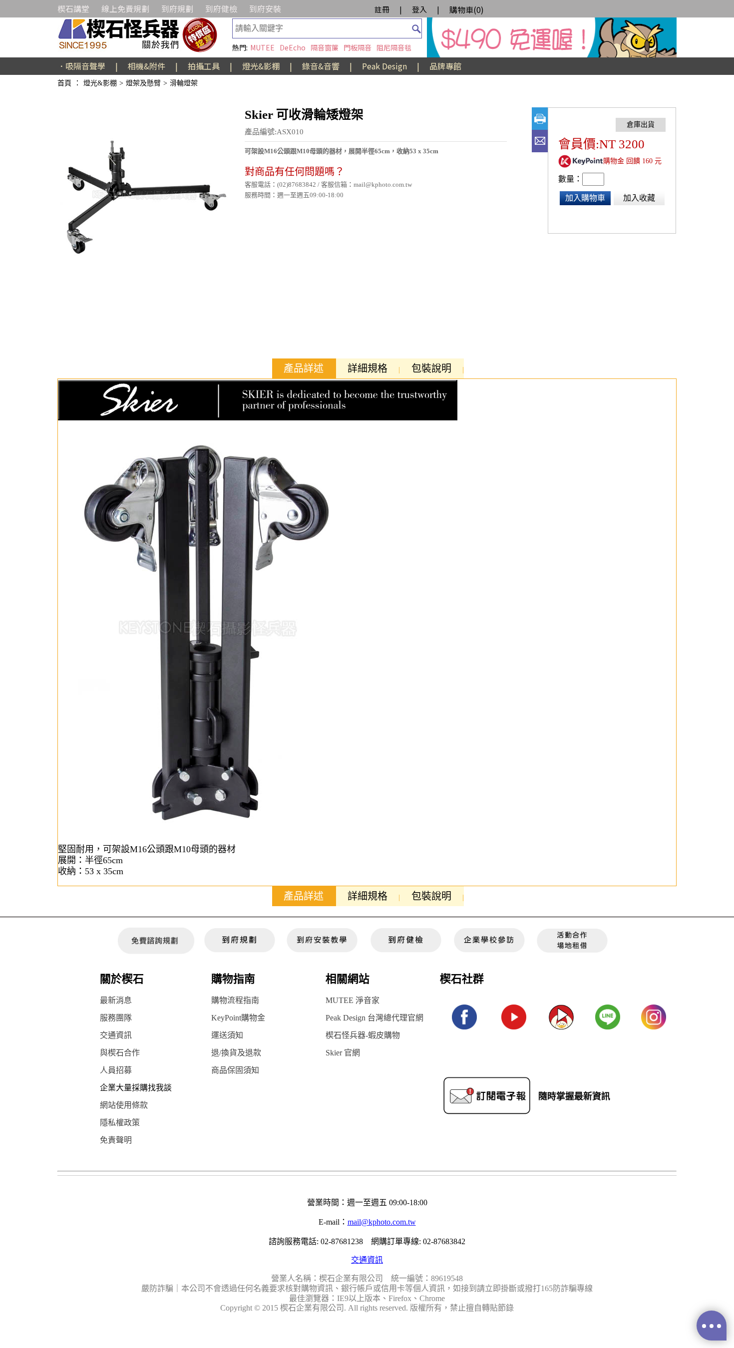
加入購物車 (585, 198)
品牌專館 (445, 66)
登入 (419, 9)
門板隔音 (357, 47)
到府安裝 (265, 8)
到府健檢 (221, 8)
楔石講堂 (73, 8)
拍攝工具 (204, 66)
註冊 (381, 9)
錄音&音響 (321, 66)
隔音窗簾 (325, 47)
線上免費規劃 (125, 8)
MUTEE (262, 47)
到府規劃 (177, 8)
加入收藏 (639, 198)
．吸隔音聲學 (81, 66)
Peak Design (384, 66)
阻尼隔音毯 (393, 47)
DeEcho (293, 47)
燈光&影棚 (261, 66)
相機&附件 (146, 66)
